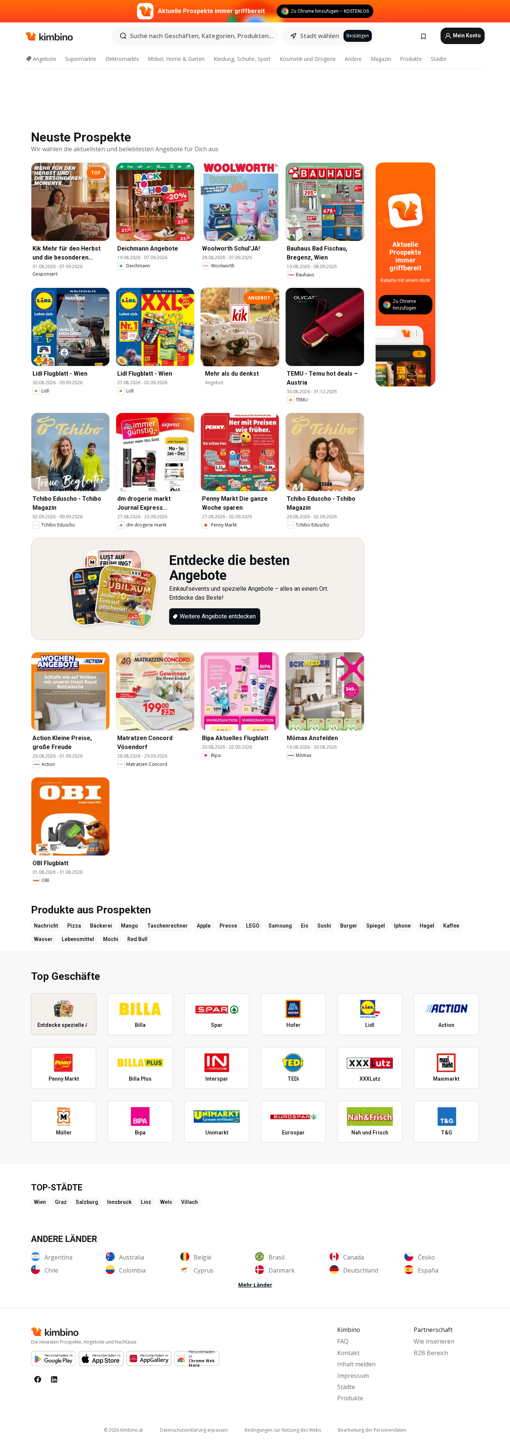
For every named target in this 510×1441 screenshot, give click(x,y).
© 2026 (123, 1430)
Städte (439, 58)
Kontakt (348, 1353)
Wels (166, 1202)
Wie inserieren (434, 1341)
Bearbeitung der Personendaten (372, 1430)
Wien (40, 1202)
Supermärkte (80, 58)
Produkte (411, 58)
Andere (353, 58)
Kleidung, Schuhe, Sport (242, 58)
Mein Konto (466, 35)
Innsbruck (119, 1202)
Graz (61, 1202)
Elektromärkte (122, 58)
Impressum (353, 1376)
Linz (146, 1202)
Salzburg (87, 1202)
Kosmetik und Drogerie (308, 58)
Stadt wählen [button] (319, 36)
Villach (189, 1202)
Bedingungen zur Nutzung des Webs (283, 1430)
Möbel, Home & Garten (176, 58)
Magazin (381, 58)
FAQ (342, 1341)
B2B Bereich (431, 1353)
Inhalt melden (356, 1364)
